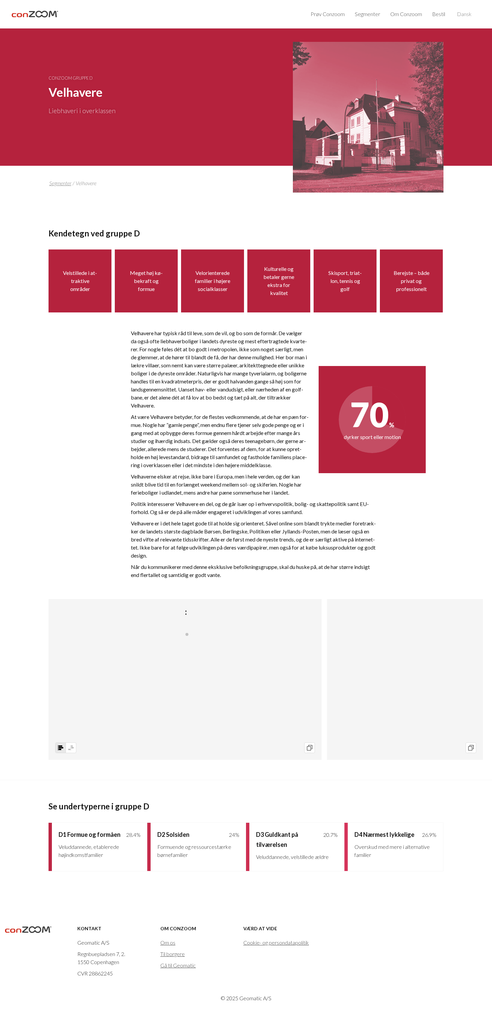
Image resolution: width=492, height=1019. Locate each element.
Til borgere (172, 954)
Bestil (438, 14)
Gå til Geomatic (178, 965)
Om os (167, 942)
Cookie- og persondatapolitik (276, 942)
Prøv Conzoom (328, 14)
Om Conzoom (406, 14)
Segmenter (367, 14)
